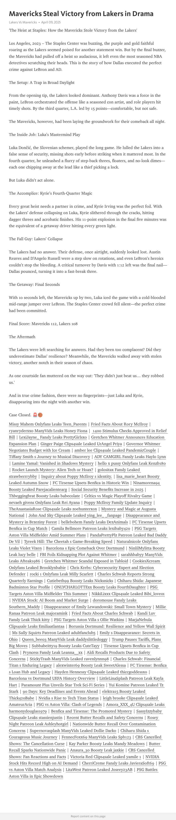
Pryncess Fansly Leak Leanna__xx (52, 652)
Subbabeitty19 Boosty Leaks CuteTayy (65, 645)
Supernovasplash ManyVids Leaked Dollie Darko (73, 730)
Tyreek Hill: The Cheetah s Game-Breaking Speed (68, 541)
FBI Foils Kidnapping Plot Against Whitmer (78, 554)
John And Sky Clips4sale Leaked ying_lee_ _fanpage (75, 515)
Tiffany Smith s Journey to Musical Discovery (49, 456)
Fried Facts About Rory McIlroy (119, 424)
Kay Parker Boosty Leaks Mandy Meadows (107, 743)
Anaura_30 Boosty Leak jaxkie (97, 750)
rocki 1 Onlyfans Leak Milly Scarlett (61, 574)
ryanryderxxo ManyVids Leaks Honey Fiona (48, 430)
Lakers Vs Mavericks (23, 22)
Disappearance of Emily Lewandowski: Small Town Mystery (97, 606)
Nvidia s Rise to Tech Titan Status (68, 698)
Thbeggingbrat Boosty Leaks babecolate (44, 495)
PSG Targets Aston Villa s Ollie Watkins (89, 619)
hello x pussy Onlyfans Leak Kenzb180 (132, 463)
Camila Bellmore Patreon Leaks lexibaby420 (91, 528)
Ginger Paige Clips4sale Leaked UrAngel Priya (81, 443)
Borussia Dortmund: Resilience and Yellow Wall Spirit (117, 626)
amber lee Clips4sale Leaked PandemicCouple (115, 450)
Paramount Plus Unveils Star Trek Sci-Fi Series (62, 684)
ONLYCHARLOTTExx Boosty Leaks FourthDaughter (100, 587)
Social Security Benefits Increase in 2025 (107, 489)
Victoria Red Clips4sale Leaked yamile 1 (105, 756)
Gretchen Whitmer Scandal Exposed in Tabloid (86, 560)
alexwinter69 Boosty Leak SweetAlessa (91, 665)
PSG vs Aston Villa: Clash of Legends (69, 704)
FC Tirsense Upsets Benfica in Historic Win (91, 482)
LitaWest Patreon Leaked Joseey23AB (99, 769)
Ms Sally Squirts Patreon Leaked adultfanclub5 (53, 632)
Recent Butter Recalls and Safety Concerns (105, 717)
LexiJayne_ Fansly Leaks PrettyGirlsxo (53, 437)
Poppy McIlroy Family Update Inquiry (118, 502)
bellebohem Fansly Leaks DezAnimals (94, 522)
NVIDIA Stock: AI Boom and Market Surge (50, 600)
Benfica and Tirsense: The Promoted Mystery (91, 711)
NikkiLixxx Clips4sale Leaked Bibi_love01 (128, 593)
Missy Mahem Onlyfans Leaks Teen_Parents (48, 424)
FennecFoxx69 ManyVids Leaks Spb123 (96, 737)
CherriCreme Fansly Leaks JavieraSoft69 (118, 763)
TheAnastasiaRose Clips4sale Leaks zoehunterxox (53, 508)
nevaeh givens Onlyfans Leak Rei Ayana (44, 502)
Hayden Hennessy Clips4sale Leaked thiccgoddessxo (101, 671)
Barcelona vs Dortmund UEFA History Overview (52, 678)
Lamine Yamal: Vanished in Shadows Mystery (53, 463)
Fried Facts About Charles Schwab (102, 613)
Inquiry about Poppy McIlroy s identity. (76, 476)
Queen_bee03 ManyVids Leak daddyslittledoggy (64, 639)
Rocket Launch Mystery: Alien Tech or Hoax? (52, 469)
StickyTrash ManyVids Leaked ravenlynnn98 (69, 658)
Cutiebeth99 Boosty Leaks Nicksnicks (80, 580)
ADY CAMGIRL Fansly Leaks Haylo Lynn (130, 456)
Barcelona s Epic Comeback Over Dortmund (85, 548)
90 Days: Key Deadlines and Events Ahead (60, 691)
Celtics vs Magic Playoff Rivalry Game (118, 495)
